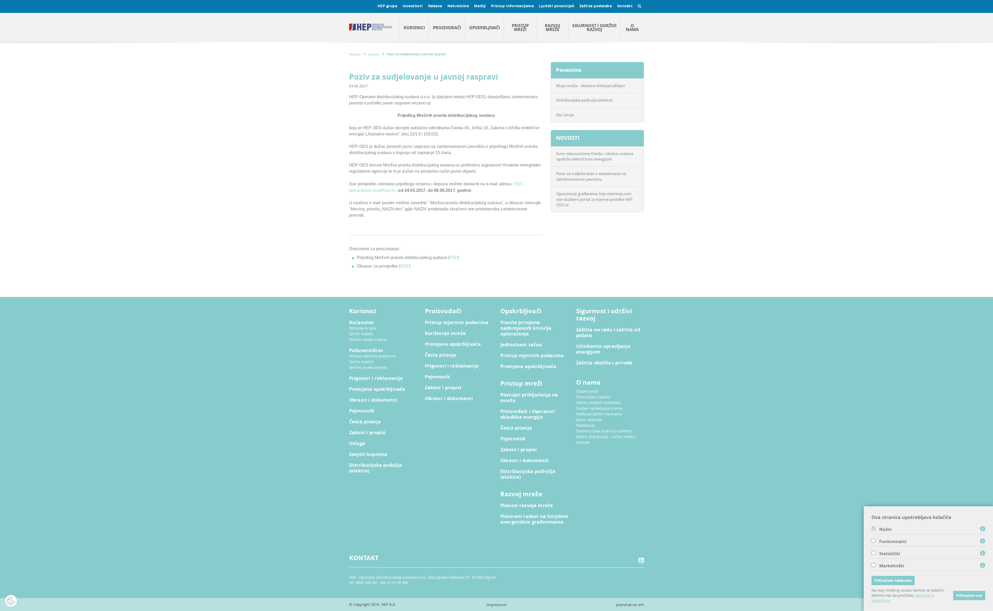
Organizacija (587, 391)
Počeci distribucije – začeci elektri (605, 436)
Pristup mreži (520, 27)
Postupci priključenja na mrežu (529, 397)
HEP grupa (387, 5)
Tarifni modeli (361, 333)
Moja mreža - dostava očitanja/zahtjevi (590, 85)
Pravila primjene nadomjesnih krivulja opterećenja (525, 328)
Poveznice (569, 69)
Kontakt (625, 5)
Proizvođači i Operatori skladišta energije (527, 414)
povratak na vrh (630, 604)
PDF (453, 257)
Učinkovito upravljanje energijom (603, 349)
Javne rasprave (589, 419)
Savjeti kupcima (368, 454)
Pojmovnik (361, 411)
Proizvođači (447, 27)
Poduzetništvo (366, 350)
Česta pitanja (365, 422)
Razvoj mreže (552, 27)
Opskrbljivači (484, 27)
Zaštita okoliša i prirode (604, 363)
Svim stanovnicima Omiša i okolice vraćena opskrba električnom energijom (594, 156)
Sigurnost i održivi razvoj (594, 27)
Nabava (435, 5)
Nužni (885, 529)
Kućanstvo (361, 322)
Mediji (480, 5)
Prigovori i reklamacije (376, 378)
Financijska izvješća (593, 396)
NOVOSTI (568, 137)
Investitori (413, 5)
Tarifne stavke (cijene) (368, 339)
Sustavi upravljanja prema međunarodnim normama (599, 411)
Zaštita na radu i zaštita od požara (608, 332)
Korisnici (414, 27)
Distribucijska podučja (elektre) (375, 468)
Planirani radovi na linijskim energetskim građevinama (534, 519)
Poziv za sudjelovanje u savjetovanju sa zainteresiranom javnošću (591, 176)
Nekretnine (458, 5)
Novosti (373, 54)
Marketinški (891, 566)
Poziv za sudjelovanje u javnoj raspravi (416, 54)
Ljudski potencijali (556, 5)
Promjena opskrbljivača (377, 389)
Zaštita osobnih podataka (598, 402)
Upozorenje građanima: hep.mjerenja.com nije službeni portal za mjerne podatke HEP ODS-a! (594, 199)
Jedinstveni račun (521, 345)
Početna (355, 54)
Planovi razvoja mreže (526, 505)
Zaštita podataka (596, 5)
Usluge (357, 443)
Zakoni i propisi (367, 433)
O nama (632, 27)
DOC (404, 266)
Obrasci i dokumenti (373, 400)
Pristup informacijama (512, 5)
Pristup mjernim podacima (372, 356)
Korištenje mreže (445, 333)
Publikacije (585, 425)
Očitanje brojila (362, 328)
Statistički (889, 554)
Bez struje (565, 114)
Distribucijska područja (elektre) (584, 100)
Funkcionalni (893, 541)
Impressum (496, 604)
